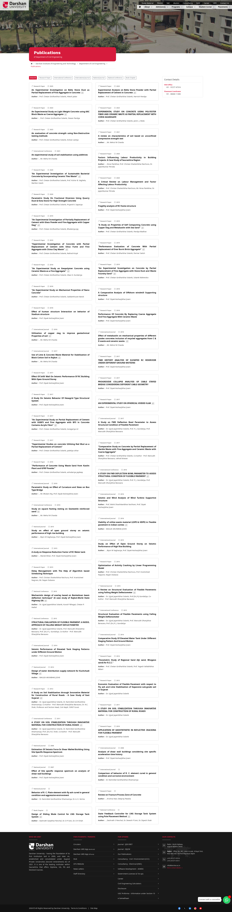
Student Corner (205, 7)
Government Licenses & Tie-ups (130, 874)
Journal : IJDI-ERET (125, 844)
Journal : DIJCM (124, 849)
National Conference (115, 78)
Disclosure (122, 888)
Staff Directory (79, 874)
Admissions (161, 7)
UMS (215, 3)
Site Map (94, 908)
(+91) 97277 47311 (173, 861)
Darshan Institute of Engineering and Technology (56, 63)
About (147, 7)
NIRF (198, 3)
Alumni (176, 3)
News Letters (78, 869)
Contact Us (224, 3)
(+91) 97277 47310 (173, 858)
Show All (33, 78)
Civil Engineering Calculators (129, 883)
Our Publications (124, 854)
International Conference (63, 78)
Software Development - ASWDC (131, 869)
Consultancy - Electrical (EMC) (130, 864)
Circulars (77, 844)
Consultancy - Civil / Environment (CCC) (133, 859)
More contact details (174, 868)
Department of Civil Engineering (92, 63)
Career (206, 3)
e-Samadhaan (123, 898)
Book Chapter (130, 78)
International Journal (82, 78)
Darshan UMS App (84, 849)
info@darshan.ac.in (173, 865)
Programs (176, 7)
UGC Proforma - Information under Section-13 (136, 893)
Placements (223, 7)
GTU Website (78, 864)
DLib (75, 859)
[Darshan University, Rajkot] (31, 63)
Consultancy (188, 3)
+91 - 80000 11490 (173, 94)
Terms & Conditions (79, 908)
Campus (189, 7)
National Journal (98, 78)
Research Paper (45, 78)
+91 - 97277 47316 (173, 87)
